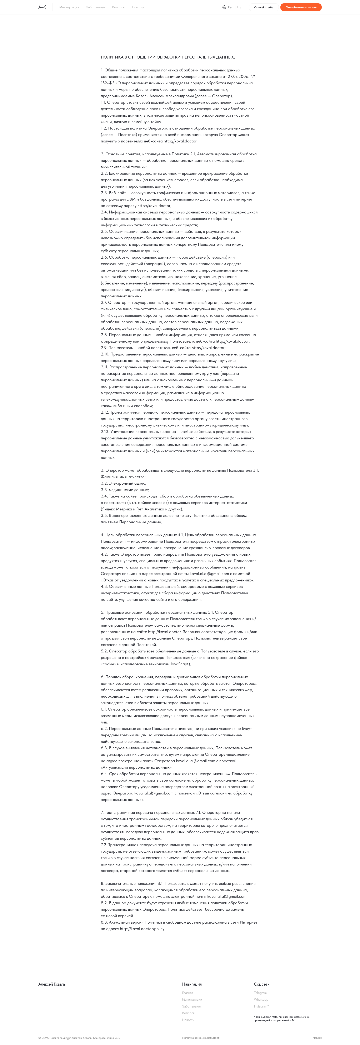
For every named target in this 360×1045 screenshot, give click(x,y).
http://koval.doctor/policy (142, 928)
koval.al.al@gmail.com (209, 573)
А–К (42, 7)
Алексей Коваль (51, 984)
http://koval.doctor (180, 140)
